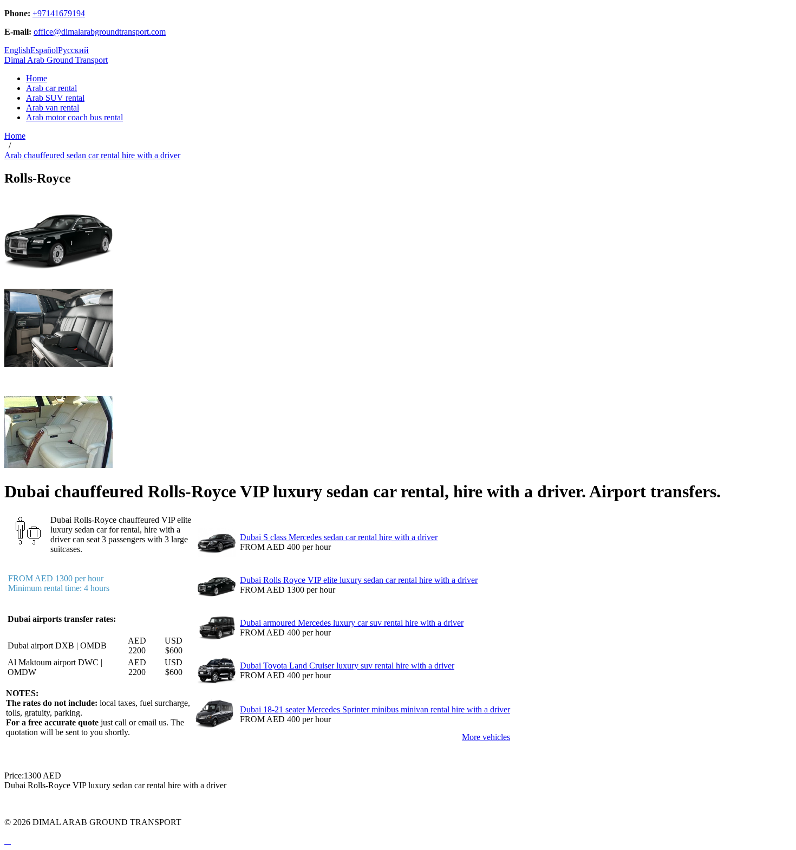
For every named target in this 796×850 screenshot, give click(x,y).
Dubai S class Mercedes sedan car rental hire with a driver (339, 537)
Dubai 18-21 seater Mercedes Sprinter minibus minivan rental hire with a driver (375, 709)
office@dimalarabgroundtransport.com (100, 31)
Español (44, 50)
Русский (73, 50)
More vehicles (486, 737)
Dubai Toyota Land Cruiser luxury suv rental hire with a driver (347, 665)
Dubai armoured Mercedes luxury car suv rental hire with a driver (352, 622)
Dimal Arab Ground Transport (56, 59)
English (17, 50)
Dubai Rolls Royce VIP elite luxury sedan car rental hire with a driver (359, 580)
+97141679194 (58, 13)
